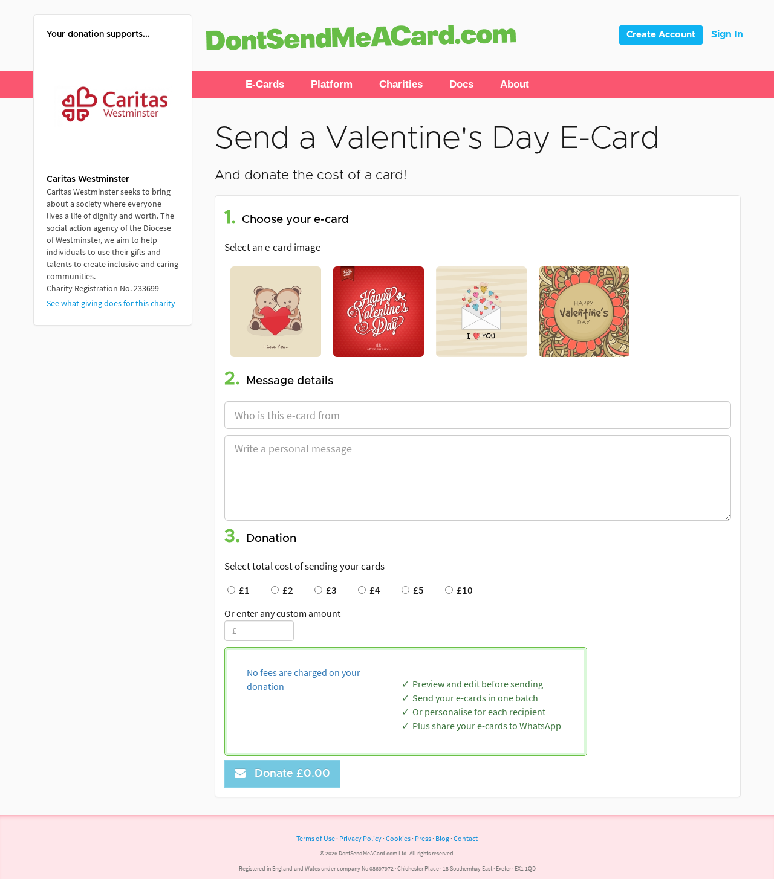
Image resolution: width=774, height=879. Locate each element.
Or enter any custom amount (282, 613)
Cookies (398, 838)
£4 (373, 590)
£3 (329, 590)
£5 (416, 590)
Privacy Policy (360, 838)
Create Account (660, 34)
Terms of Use (315, 838)
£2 (286, 590)
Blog (442, 838)
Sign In (727, 34)
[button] (264, 84)
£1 (242, 590)
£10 (463, 590)
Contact (466, 838)
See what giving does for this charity (111, 303)
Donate (289, 773)
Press (423, 838)
